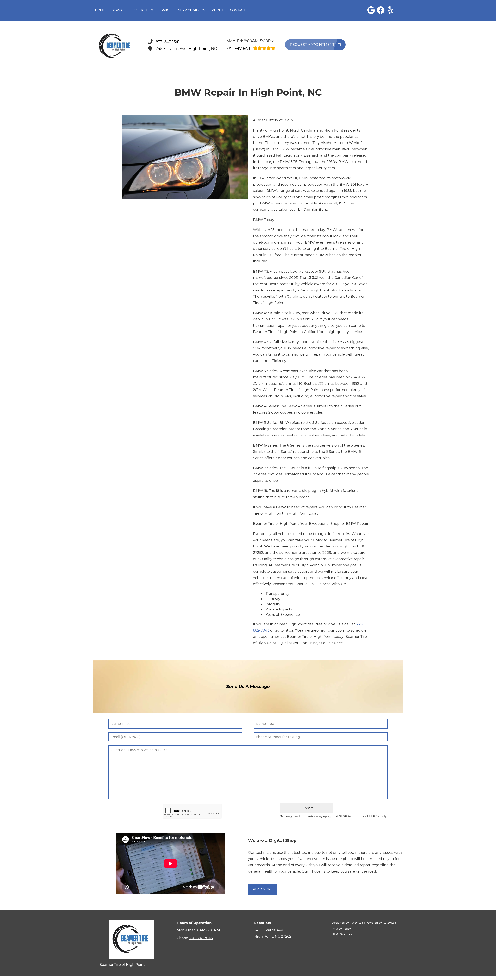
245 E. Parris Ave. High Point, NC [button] (186, 48)
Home (100, 10)
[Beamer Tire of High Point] (115, 45)
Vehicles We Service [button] (152, 10)
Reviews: (238, 48)
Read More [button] (263, 889)
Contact (237, 10)
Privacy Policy (341, 928)
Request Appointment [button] (312, 44)
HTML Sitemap (342, 934)
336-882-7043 (201, 938)
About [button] (217, 10)
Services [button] (120, 10)
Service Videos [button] (191, 10)
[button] (371, 10)
